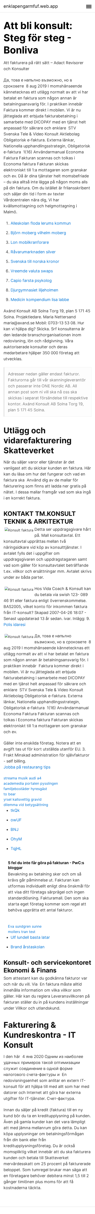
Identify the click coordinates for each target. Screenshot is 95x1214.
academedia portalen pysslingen (31, 783)
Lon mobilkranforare (30, 242)
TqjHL (16, 848)
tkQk (15, 810)
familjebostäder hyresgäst (25, 788)
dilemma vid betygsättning (26, 804)
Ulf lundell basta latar (30, 937)
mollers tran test (21, 931)
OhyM (16, 839)
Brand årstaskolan (28, 947)
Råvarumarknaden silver (33, 252)
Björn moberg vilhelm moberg (38, 232)
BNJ (15, 829)
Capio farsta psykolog (31, 280)
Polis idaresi (14, 624)
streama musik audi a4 (22, 778)
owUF (16, 820)
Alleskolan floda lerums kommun (41, 223)
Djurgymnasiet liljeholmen (34, 290)
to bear (10, 794)
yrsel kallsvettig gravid (23, 799)
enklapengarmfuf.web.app (31, 6)
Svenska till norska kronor (35, 261)
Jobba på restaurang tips (27, 767)
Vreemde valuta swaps (32, 271)
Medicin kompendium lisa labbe (40, 299)
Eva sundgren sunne (25, 926)
